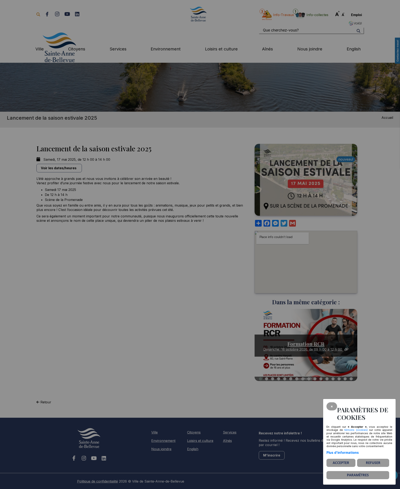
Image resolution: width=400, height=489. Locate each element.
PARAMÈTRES (358, 475)
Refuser (373, 462)
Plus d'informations (342, 452)
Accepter (341, 462)
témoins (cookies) (356, 429)
